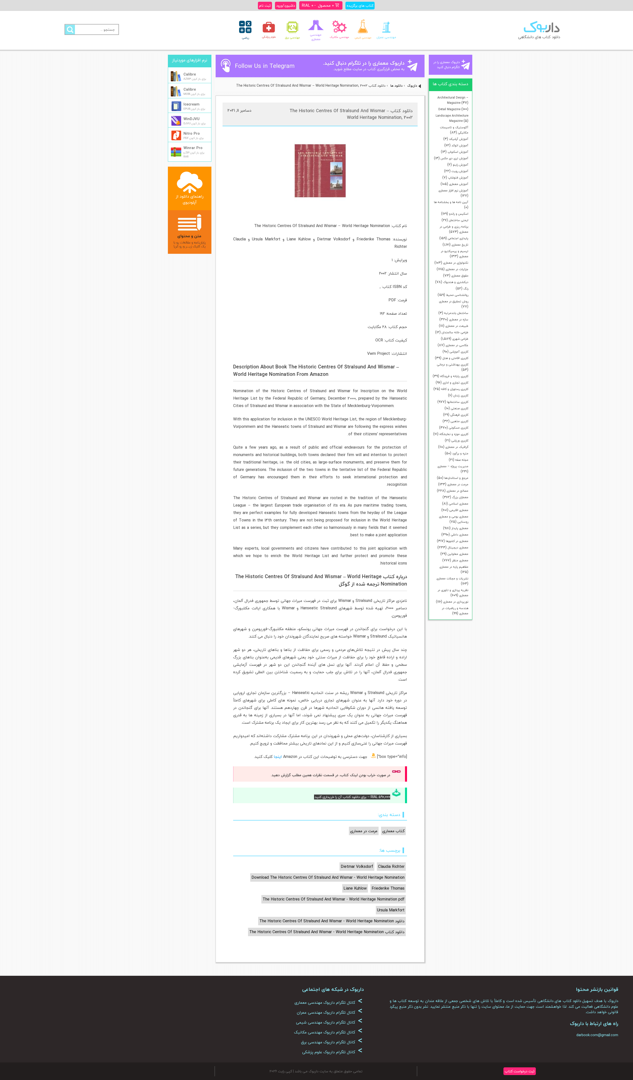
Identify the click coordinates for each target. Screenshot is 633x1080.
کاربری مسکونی (458, 427)
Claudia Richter (391, 866)
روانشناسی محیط (457, 295)
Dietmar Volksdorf (357, 866)
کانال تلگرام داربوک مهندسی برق (331, 1042)
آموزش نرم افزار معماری (453, 190)
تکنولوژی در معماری (455, 262)
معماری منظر (460, 560)
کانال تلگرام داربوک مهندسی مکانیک (328, 1032)
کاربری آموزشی (459, 351)
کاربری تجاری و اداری (455, 382)
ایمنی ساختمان (458, 220)
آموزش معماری (458, 184)
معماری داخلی (459, 534)
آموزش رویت (460, 171)
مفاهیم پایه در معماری (453, 566)
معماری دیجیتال (458, 547)
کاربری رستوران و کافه (454, 389)
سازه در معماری (458, 319)
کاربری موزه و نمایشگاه (453, 434)
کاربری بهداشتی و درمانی (452, 364)
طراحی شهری (460, 338)
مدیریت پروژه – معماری (452, 466)
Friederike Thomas (388, 888)
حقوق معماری (459, 275)
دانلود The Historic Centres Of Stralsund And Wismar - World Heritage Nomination (332, 921)
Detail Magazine (449, 109)
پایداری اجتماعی (458, 238)
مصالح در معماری (457, 490)
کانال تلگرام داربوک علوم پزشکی (332, 1052)
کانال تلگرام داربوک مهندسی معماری (328, 1002)
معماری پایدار (460, 528)
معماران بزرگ (460, 497)
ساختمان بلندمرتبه (456, 313)
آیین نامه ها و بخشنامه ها (451, 202)
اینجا (278, 756)
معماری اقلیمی (458, 510)
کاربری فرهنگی (459, 414)
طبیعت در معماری (456, 326)
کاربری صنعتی (459, 408)
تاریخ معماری (460, 244)
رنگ (465, 288)
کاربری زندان (460, 395)
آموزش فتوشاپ (458, 177)
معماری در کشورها (457, 541)
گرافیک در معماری (456, 447)
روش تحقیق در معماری (453, 301)
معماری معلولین (458, 554)
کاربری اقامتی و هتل (455, 358)
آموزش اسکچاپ (458, 151)
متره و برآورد (460, 453)
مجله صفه (461, 460)
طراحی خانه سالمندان (455, 332)
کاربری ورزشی (459, 440)
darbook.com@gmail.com (597, 1035)
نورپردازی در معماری (455, 601)
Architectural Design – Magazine (452, 100)
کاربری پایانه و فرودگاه (454, 376)
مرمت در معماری (457, 484)
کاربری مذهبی (459, 421)
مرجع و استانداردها (456, 478)
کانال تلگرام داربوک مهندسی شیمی (329, 1022)
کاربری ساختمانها (457, 402)
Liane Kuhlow (355, 888)
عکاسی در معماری (457, 345)
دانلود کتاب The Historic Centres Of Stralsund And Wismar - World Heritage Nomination (327, 931)
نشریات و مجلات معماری (452, 578)
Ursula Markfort (391, 910)
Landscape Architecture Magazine (452, 118)
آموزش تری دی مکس (454, 158)
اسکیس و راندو (458, 213)
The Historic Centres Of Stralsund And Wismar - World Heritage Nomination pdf (334, 899)
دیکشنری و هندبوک (455, 282)
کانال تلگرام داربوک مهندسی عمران (329, 1012)
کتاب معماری (393, 830)
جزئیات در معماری (457, 269)
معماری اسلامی (458, 503)
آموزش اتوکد (460, 145)
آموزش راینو (460, 164)
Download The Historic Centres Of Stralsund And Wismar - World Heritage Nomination (328, 877)
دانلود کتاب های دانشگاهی (539, 37)
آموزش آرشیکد (458, 139)
